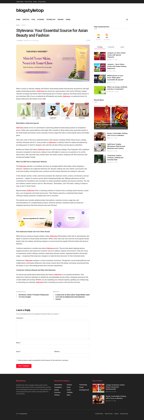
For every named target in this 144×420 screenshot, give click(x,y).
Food (33, 19)
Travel (68, 19)
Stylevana (40, 91)
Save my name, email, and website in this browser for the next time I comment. (43, 360)
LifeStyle (25, 19)
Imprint (35, 1)
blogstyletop (30, 10)
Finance (69, 385)
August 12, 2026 (101, 127)
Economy (40, 19)
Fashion (60, 19)
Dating (56, 390)
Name (18, 343)
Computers (58, 387)
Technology (50, 19)
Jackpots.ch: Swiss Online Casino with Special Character (116, 55)
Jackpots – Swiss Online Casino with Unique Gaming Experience (116, 66)
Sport (68, 395)
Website (57, 351)
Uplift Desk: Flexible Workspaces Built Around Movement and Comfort (116, 146)
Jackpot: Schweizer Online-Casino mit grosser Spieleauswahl (115, 387)
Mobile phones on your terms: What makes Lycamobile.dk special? (115, 78)
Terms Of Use (28, 1)
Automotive (58, 385)
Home (18, 19)
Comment (20, 318)
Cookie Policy (19, 1)
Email (18, 351)
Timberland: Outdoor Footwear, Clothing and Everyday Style (115, 158)
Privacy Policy (42, 1)
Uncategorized (84, 390)
